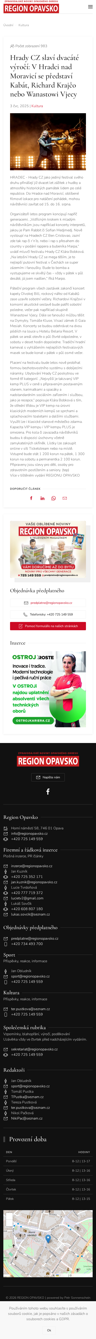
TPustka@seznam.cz (27, 1096)
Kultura (37, 106)
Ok (49, 1330)
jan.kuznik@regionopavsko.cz (34, 882)
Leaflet (63, 1275)
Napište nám (51, 777)
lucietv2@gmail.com (27, 898)
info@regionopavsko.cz (29, 833)
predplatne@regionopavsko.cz (51, 603)
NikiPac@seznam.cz (26, 1118)
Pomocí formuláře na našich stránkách (51, 626)
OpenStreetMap (82, 1275)
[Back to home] (31, 6)
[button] (90, 6)
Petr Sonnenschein (77, 1298)
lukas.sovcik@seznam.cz (30, 914)
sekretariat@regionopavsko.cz (34, 1049)
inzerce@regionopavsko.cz (31, 866)
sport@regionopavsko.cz (30, 976)
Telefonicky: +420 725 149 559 (51, 614)
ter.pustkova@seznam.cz (30, 1009)
